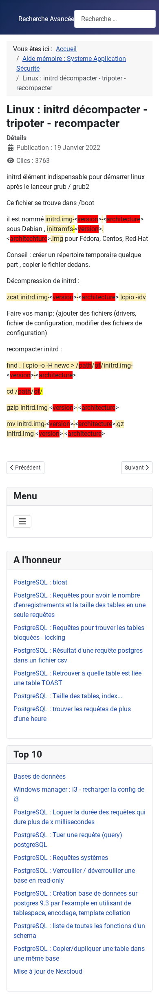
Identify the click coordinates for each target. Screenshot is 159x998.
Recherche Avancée (46, 19)
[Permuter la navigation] (22, 521)
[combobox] (115, 19)
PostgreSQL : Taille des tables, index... (67, 696)
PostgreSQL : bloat (40, 582)
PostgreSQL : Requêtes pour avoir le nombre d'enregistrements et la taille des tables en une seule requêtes (79, 605)
